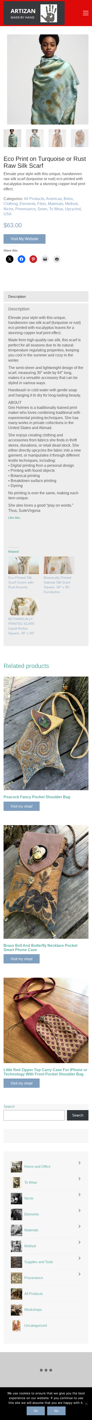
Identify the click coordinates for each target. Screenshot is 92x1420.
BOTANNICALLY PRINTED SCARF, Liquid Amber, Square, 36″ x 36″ (21, 626)
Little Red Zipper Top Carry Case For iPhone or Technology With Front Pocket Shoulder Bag (45, 1072)
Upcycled (73, 209)
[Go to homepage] (34, 13)
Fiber (41, 204)
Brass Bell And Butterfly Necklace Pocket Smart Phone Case (40, 948)
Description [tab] (17, 296)
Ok (36, 1411)
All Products (34, 199)
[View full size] (9, 41)
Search (9, 1106)
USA (8, 214)
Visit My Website (24, 239)
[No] (86, 1403)
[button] (85, 13)
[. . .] (46, 1371)
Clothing (11, 204)
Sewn (42, 209)
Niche (8, 209)
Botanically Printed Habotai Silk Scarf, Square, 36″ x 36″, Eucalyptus (57, 585)
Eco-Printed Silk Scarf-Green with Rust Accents (20, 582)
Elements (27, 204)
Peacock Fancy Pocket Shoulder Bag (37, 797)
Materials (55, 204)
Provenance (25, 209)
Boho (68, 199)
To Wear (56, 209)
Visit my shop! (22, 806)
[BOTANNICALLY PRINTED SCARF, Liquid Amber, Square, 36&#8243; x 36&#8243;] (23, 606)
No (56, 1411)
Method (71, 204)
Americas (54, 199)
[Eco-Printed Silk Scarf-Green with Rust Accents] (23, 565)
